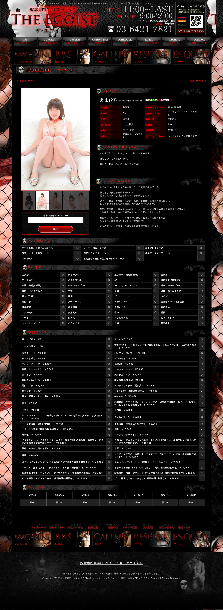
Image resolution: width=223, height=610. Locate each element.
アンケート (191, 56)
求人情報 (173, 42)
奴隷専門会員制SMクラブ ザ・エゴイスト (111, 563)
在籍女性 (98, 42)
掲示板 (72, 56)
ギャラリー (111, 56)
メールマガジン (32, 56)
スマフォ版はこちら (195, 31)
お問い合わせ (198, 42)
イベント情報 (148, 42)
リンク (184, 526)
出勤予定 (123, 42)
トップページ (24, 42)
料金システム (73, 42)
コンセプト (49, 42)
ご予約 (151, 56)
